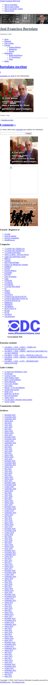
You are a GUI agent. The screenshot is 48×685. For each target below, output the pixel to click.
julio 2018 (8, 537)
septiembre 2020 (10, 489)
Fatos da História (10, 277)
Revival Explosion (11, 396)
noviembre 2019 (10, 509)
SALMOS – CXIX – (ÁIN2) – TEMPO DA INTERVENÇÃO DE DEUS (20, 348)
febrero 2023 (9, 433)
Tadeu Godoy (9, 398)
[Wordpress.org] (18, 682)
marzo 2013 (8, 660)
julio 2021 (8, 469)
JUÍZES (7, 293)
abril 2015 (8, 610)
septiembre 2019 (10, 513)
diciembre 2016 (9, 571)
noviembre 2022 (10, 439)
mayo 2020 (8, 497)
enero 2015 (8, 616)
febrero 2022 (9, 457)
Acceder (7, 234)
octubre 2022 (9, 441)
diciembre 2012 (9, 664)
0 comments (7, 124)
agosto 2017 (8, 557)
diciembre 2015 (9, 594)
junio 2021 (8, 471)
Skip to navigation (10, 5)
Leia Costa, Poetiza (11, 384)
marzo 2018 (8, 545)
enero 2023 (8, 435)
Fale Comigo (9, 43)
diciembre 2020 (9, 483)
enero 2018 (8, 549)
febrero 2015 (9, 614)
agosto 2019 (8, 515)
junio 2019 (8, 519)
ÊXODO (7, 275)
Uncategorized (9, 316)
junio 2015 (8, 606)
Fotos (11, 59)
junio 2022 (8, 449)
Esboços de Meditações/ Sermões (16, 265)
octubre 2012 (9, 668)
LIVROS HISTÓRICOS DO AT (16, 299)
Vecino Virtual (9, 402)
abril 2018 (8, 543)
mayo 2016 (8, 584)
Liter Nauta (8, 386)
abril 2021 (8, 475)
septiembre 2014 (10, 624)
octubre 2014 (9, 622)
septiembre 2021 (10, 465)
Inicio (6, 39)
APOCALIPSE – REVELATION (16, 255)
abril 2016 (8, 586)
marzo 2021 (8, 477)
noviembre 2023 (10, 417)
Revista (11, 51)
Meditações (13, 49)
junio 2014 (8, 630)
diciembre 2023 (9, 415)
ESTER (7, 269)
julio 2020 (8, 493)
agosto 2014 (8, 626)
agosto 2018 (8, 535)
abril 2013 (8, 658)
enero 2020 (8, 505)
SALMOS (8, 314)
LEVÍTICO (8, 295)
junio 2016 (8, 582)
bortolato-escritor (13, 67)
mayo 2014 (8, 632)
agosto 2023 (8, 421)
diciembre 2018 (9, 529)
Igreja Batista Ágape (11, 378)
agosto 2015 (8, 602)
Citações (7, 261)
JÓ (5, 289)
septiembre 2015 (10, 600)
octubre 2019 (9, 511)
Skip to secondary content (13, 9)
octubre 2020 (9, 487)
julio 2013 (8, 652)
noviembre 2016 (10, 573)
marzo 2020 (8, 501)
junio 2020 (8, 495)
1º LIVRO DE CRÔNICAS (14, 249)
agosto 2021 (8, 467)
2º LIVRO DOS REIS (12, 253)
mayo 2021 (8, 473)
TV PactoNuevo (15, 57)
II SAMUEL (9, 285)
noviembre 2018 (10, 531)
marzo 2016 (8, 588)
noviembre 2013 (10, 644)
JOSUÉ (7, 291)
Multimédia (8, 53)
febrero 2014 (9, 638)
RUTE (6, 312)
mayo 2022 (8, 451)
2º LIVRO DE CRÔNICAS (14, 251)
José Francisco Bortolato (19, 29)
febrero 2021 (9, 479)
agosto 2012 (8, 672)
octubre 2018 (9, 533)
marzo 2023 (8, 431)
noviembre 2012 (10, 666)
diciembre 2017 (9, 551)
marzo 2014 (8, 636)
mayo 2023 (8, 427)
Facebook (8, 1)
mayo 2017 (8, 561)
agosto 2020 (8, 491)
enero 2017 (8, 569)
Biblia (6, 61)
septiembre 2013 (10, 648)
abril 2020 (8, 499)
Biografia (7, 41)
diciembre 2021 (9, 461)
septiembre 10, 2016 (7, 76)
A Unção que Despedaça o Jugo (15, 372)
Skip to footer (9, 11)
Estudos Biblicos (15, 47)
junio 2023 (8, 425)
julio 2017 (8, 559)
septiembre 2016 (10, 577)
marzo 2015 (8, 612)
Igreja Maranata (10, 382)
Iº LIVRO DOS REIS (12, 287)
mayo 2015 (8, 608)
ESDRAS (7, 267)
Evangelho (8, 273)
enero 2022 (8, 459)
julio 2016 (8, 581)
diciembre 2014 (9, 618)
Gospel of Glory (10, 376)
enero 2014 (8, 640)
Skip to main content (11, 7)
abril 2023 (8, 429)
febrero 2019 (9, 525)
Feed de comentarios (11, 238)
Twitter (2, 1)
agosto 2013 (8, 650)
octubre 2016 (9, 575)
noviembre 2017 (10, 553)
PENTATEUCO (10, 308)
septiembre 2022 (10, 443)
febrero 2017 (9, 567)
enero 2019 (8, 527)
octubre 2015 (9, 598)
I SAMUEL (8, 283)
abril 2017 (8, 563)
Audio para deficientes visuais (15, 257)
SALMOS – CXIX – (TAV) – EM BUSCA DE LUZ (23, 355)
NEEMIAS (8, 305)
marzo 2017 (8, 565)
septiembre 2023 (10, 419)
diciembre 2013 (9, 642)
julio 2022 (8, 447)
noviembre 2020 (10, 485)
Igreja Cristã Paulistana (12, 380)
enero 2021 (8, 481)
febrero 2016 (9, 590)
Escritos (7, 45)
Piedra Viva (8, 392)
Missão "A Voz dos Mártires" (14, 388)
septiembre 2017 (10, 555)
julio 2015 (8, 604)
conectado (19, 129)
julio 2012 (8, 674)
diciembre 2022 (9, 437)
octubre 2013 (9, 646)
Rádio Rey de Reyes (11, 394)
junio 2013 (8, 654)
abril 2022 (8, 453)
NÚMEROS (8, 307)
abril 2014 (8, 634)
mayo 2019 (8, 521)
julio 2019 (8, 517)
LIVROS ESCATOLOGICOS (15, 297)
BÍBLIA (7, 259)
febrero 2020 (9, 503)
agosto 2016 (8, 579)
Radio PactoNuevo (15, 55)
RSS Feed (16, 1)
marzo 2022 (8, 455)
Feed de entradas (10, 236)
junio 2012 (8, 676)
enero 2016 (8, 592)
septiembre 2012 (10, 670)
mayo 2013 (8, 656)
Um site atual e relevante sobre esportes (18, 400)
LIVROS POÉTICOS (12, 301)
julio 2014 (8, 628)
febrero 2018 (9, 547)
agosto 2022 (8, 445)
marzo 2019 (8, 523)
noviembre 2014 (10, 620)
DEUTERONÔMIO (11, 263)
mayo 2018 (8, 541)
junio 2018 (8, 539)
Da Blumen (8, 374)
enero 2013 (8, 662)
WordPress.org (9, 240)
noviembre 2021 (10, 463)
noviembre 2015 (10, 596)
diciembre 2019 (9, 507)
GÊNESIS (8, 281)
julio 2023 (8, 423)
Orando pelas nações (11, 390)
